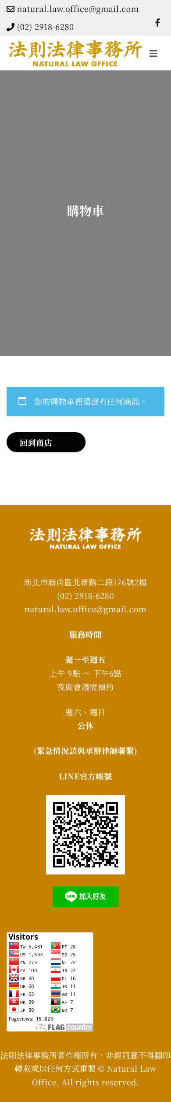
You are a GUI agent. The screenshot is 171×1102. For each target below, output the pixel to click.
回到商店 (36, 442)
